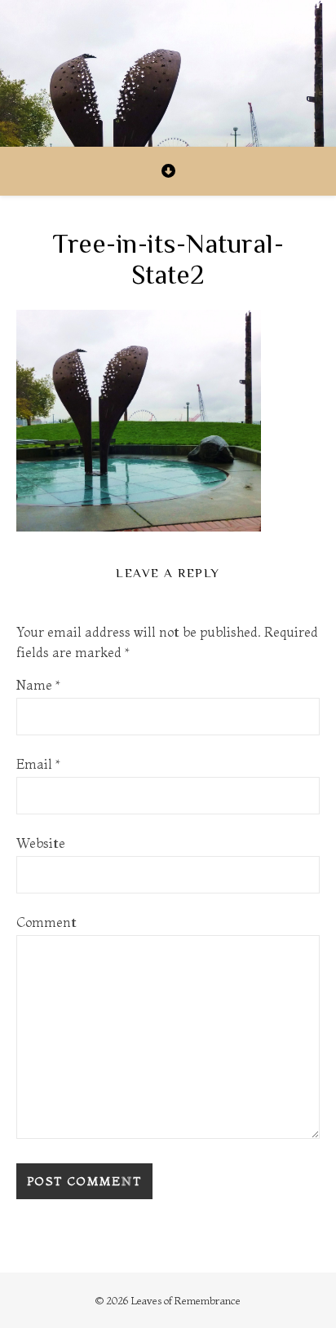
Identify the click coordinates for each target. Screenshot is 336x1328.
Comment (46, 922)
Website (40, 843)
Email (38, 764)
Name (38, 685)
